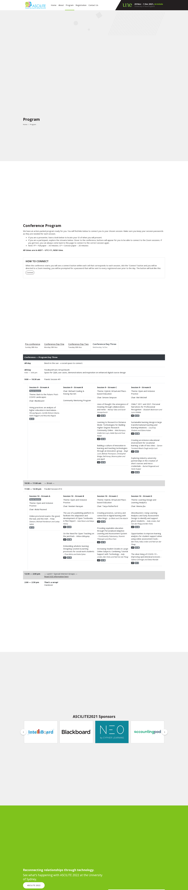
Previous (23, 732)
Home (53, 5)
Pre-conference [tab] (32, 345)
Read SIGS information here (56, 576)
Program (70, 5)
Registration (81, 5)
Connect (30, 272)
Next (165, 732)
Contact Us (93, 5)
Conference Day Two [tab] (78, 345)
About (61, 5)
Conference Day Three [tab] (104, 345)
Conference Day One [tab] (54, 345)
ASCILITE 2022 (33, 885)
